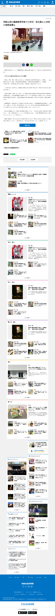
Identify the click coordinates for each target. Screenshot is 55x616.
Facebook (39, 2)
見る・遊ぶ (17, 6)
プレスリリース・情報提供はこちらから (34, 592)
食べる (11, 6)
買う (24, 6)
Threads (48, 2)
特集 (44, 6)
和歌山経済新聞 (13, 2)
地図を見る (27, 125)
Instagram (45, 2)
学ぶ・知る (38, 6)
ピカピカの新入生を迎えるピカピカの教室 (16, 76)
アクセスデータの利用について (21, 594)
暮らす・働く (30, 6)
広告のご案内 (40, 594)
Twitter (42, 2)
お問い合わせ (32, 594)
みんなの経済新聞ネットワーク (27, 604)
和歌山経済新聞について (19, 592)
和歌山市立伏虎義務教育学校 (11, 147)
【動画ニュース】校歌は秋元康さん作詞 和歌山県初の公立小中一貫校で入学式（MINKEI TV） (14, 133)
